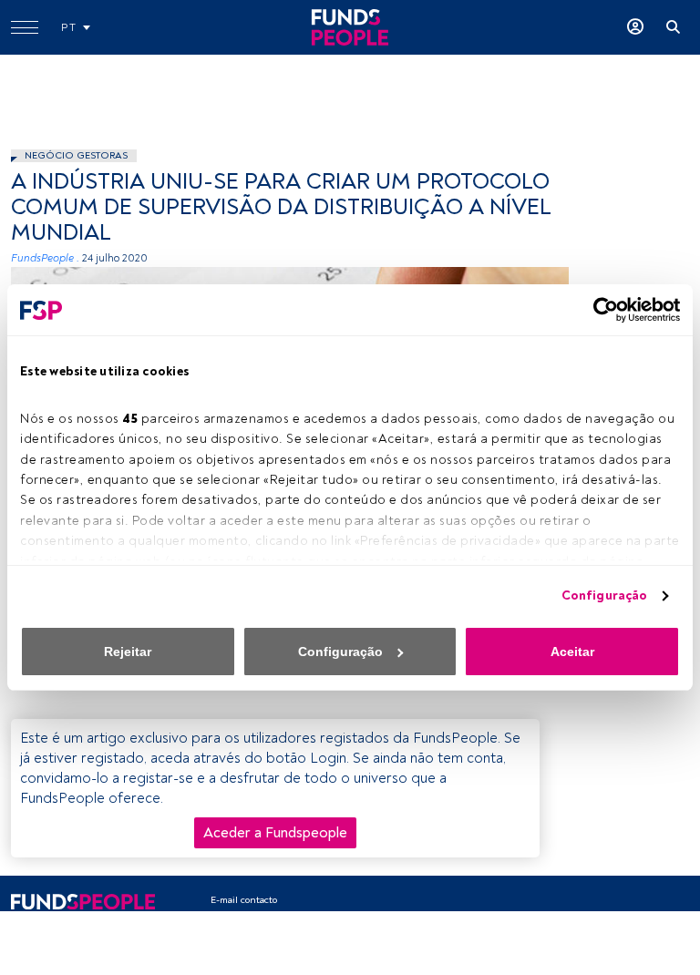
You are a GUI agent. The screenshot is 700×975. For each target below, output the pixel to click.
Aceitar (572, 651)
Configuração (604, 595)
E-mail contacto (244, 900)
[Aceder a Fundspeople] (635, 27)
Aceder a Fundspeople (275, 833)
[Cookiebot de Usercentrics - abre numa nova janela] (600, 310)
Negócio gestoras (76, 155)
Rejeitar (127, 651)
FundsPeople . (45, 258)
